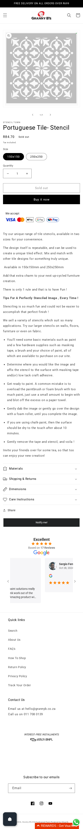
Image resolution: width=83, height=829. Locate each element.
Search (13, 630)
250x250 (36, 156)
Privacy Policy (17, 676)
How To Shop (17, 658)
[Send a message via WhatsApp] (76, 822)
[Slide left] (32, 114)
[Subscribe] (70, 788)
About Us (14, 639)
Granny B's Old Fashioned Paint (36, 822)
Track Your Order (19, 685)
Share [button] (12, 510)
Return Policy (17, 667)
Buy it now (42, 199)
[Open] (10, 819)
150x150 (13, 156)
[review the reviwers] (46, 576)
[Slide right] (50, 114)
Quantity (8, 165)
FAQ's (12, 648)
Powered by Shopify (59, 822)
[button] (5, 15)
